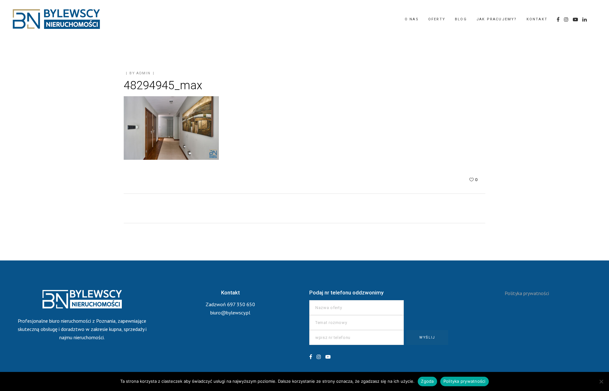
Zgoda (427, 381)
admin (143, 73)
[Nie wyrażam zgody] (601, 381)
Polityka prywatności (527, 293)
